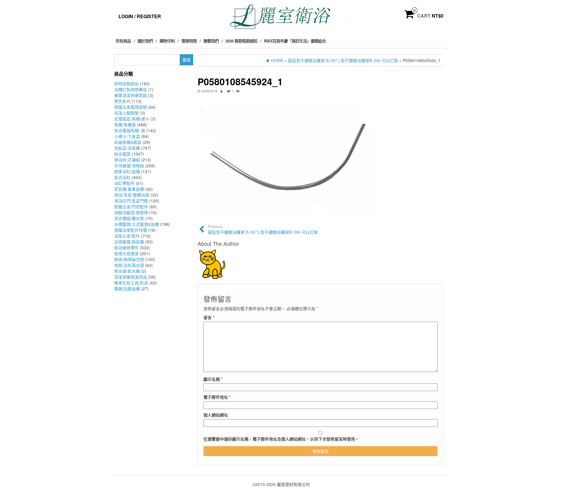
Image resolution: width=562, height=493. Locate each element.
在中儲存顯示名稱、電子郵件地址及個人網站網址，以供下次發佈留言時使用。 (281, 439)
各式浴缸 (122, 177)
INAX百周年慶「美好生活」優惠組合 (295, 41)
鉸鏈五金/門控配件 (131, 206)
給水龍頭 (122, 154)
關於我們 (145, 41)
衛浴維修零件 (126, 247)
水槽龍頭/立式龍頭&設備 (136, 224)
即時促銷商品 (126, 83)
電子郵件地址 (217, 397)
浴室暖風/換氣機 (129, 242)
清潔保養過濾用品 (130, 277)
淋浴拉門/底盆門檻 (131, 201)
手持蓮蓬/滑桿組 (129, 165)
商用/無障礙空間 (129, 259)
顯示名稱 (212, 379)
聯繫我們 (211, 41)
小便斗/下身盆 (127, 136)
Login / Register (140, 16)
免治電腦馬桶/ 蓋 (129, 130)
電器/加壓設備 (127, 288)
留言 (208, 317)
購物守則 (167, 41)
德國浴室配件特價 (130, 230)
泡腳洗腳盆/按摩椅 (131, 212)
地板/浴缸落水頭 (129, 265)
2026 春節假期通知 (241, 41)
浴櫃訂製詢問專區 (130, 89)
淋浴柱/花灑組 (127, 160)
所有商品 (123, 41)
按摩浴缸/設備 (127, 171)
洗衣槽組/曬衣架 (129, 218)
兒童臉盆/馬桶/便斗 (131, 119)
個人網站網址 (215, 415)
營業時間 (189, 41)
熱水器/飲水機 (127, 271)
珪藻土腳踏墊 (126, 113)
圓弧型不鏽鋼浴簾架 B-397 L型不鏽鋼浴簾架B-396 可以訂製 (263, 229)
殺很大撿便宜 (126, 253)
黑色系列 (122, 101)
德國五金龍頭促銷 (130, 107)
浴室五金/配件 (127, 236)
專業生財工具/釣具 (131, 283)
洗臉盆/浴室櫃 (127, 148)
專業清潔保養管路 (130, 95)
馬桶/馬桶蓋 (125, 124)
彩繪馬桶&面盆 (127, 142)
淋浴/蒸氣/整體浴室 (131, 195)
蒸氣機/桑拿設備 (129, 189)
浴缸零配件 (124, 183)
